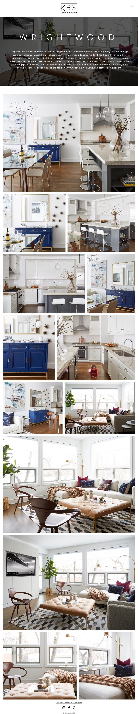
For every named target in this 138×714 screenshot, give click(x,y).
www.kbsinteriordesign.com (69, 703)
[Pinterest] (74, 708)
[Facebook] (69, 708)
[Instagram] (64, 708)
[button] (132, 7)
